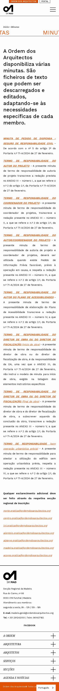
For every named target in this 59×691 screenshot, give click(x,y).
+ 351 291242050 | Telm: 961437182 (26, 617)
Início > (7, 26)
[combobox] (46, 688)
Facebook (29, 625)
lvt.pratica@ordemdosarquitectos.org (25, 525)
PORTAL (44, 1)
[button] (29, 636)
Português (43, 688)
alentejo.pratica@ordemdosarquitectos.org (28, 533)
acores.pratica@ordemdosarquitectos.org (27, 555)
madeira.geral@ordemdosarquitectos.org (32, 613)
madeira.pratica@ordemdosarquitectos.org (28, 547)
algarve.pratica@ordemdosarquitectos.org (28, 540)
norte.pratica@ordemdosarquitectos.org (26, 510)
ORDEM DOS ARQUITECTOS (23, 1)
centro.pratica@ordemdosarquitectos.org (27, 518)
